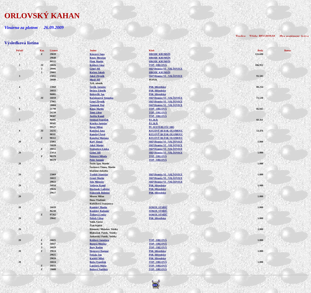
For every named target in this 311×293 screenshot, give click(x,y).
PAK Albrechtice (157, 87)
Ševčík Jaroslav (98, 87)
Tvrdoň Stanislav (99, 174)
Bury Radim (96, 247)
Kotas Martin (97, 108)
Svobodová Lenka (99, 149)
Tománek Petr (97, 105)
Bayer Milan (96, 127)
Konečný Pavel (97, 134)
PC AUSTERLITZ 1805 (161, 127)
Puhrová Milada (98, 156)
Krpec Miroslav (98, 57)
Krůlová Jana (97, 65)
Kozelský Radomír (99, 211)
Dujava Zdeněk (98, 90)
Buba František (98, 262)
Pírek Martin (96, 61)
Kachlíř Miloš (97, 258)
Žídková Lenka (98, 214)
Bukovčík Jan (97, 94)
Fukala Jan (96, 254)
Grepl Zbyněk (97, 101)
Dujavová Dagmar (99, 251)
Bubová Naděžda (99, 269)
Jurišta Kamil (97, 116)
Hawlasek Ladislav (100, 189)
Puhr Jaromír (97, 160)
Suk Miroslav (97, 181)
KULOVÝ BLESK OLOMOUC (166, 130)
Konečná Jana (97, 130)
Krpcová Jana (97, 54)
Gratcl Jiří (95, 152)
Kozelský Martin (98, 207)
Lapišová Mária (98, 265)
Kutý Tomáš (96, 141)
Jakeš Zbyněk (97, 76)
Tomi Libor (96, 112)
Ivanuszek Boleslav (100, 192)
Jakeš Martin (97, 145)
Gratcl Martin (97, 178)
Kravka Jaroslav (98, 123)
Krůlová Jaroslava (99, 240)
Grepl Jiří (95, 68)
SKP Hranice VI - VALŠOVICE (165, 68)
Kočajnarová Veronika (101, 98)
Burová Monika (98, 243)
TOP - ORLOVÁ (158, 65)
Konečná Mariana (99, 138)
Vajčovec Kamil (98, 185)
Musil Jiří (95, 79)
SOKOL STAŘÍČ (158, 207)
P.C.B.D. (153, 119)
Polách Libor (97, 218)
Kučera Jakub (97, 72)
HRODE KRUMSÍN (159, 54)
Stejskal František (99, 119)
